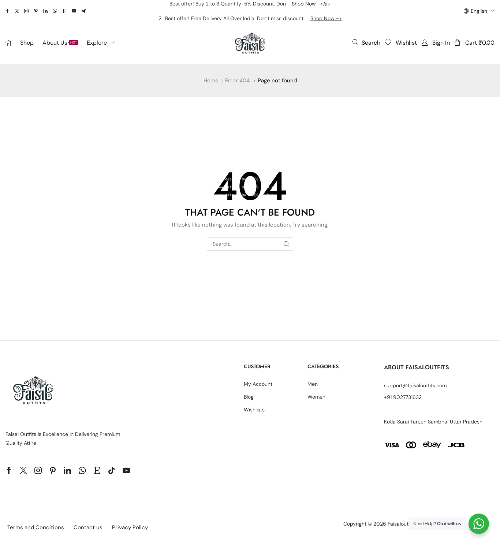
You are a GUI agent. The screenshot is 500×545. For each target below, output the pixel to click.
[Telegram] (83, 11)
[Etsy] (64, 11)
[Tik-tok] (111, 470)
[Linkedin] (45, 11)
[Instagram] (26, 11)
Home (211, 80)
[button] (366, 42)
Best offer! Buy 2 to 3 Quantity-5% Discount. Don (230, 3)
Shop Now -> (326, 18)
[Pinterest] (36, 11)
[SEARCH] (286, 244)
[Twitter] (17, 11)
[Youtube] (74, 11)
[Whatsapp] (55, 11)
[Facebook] (7, 11)
